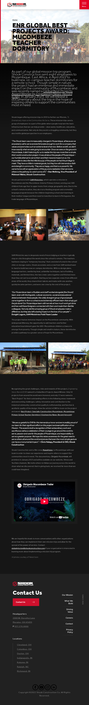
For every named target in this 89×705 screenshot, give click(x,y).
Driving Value (69, 610)
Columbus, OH (24, 649)
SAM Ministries (36, 180)
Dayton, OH (23, 653)
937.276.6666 (21, 626)
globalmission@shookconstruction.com (28, 548)
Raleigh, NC (23, 666)
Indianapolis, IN (24, 658)
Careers (69, 618)
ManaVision (48, 450)
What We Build (69, 602)
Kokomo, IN (22, 662)
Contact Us (20, 602)
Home (14, 20)
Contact (69, 623)
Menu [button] (84, 6)
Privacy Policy (69, 630)
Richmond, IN (23, 671)
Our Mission (67, 595)
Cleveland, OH (24, 644)
